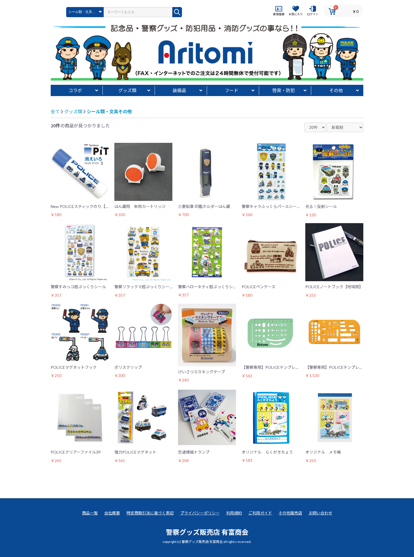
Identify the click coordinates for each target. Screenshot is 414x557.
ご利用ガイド (260, 513)
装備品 (179, 90)
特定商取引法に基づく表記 (150, 513)
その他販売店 (290, 513)
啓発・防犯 (283, 90)
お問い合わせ (320, 513)
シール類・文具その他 (109, 111)
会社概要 (112, 513)
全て (55, 111)
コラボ (75, 90)
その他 (336, 90)
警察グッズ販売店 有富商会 (207, 532)
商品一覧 (90, 513)
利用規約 (234, 513)
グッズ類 (127, 90)
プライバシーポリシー (200, 513)
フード (231, 90)
